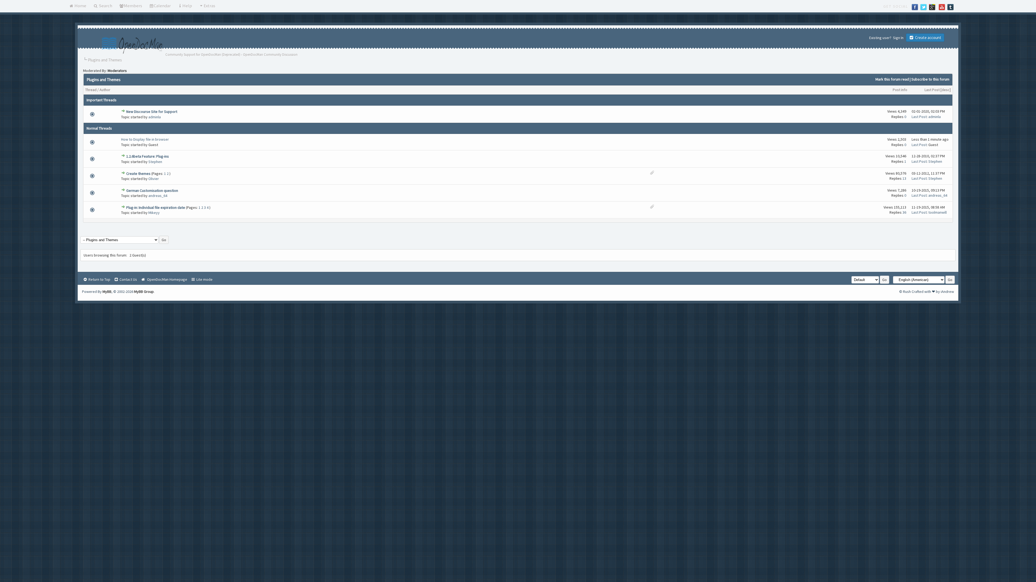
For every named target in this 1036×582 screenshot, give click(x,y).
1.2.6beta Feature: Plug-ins (147, 156)
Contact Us (128, 279)
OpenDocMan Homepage (166, 279)
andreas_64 (157, 195)
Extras (209, 6)
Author (105, 89)
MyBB (107, 291)
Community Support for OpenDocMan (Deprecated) (202, 54)
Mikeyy (154, 212)
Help (187, 6)
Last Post (932, 89)
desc (946, 89)
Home (80, 6)
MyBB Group (144, 291)
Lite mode (204, 279)
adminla (154, 117)
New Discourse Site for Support (151, 111)
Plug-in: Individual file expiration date (155, 207)
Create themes (138, 173)
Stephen (155, 161)
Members (133, 6)
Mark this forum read (892, 79)
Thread (91, 89)
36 (904, 212)
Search (105, 6)
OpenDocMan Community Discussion (270, 54)
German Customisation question (152, 190)
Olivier (153, 178)
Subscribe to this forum (930, 79)
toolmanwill (937, 212)
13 (904, 178)
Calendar (162, 6)
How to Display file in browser (145, 139)
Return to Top (99, 279)
